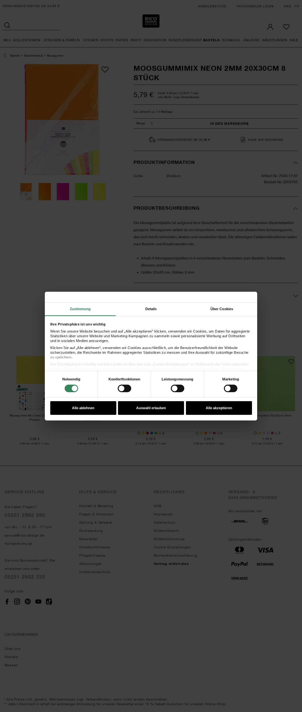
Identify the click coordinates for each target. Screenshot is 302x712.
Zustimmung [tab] (80, 309)
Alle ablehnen (83, 408)
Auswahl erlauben (151, 408)
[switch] (124, 388)
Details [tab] (151, 309)
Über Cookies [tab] (221, 309)
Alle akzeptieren (219, 408)
